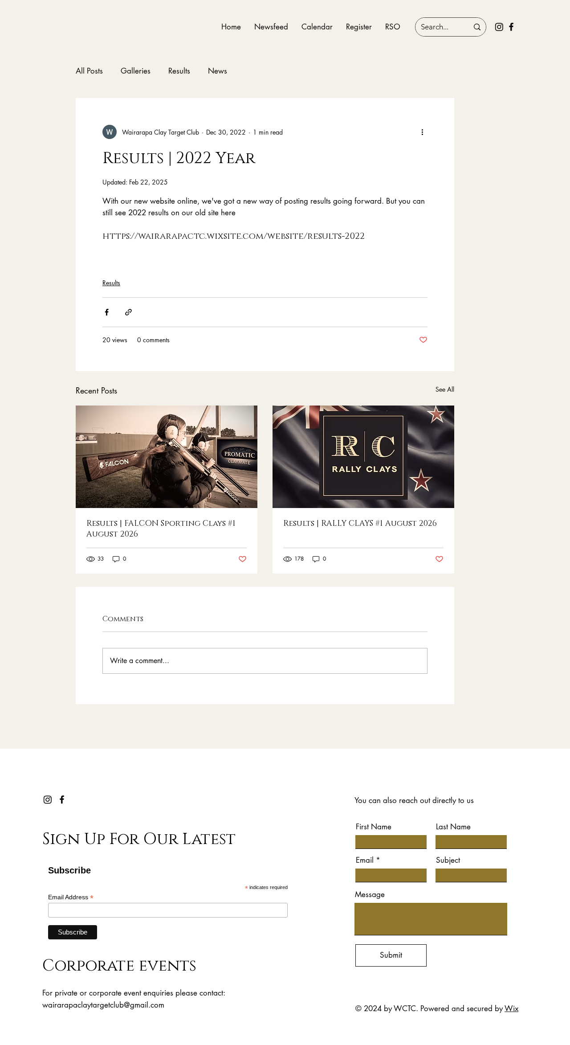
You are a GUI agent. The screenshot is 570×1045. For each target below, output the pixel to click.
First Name (373, 827)
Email (365, 860)
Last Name (453, 827)
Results (179, 71)
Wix (511, 1008)
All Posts (89, 71)
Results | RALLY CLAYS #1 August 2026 (360, 523)
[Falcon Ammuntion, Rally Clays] (363, 457)
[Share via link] (128, 312)
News (217, 71)
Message (370, 894)
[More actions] (422, 132)
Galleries (136, 71)
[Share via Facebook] (106, 312)
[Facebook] (511, 26)
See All (445, 389)
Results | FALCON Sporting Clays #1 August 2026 (161, 529)
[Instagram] (499, 26)
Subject (448, 860)
